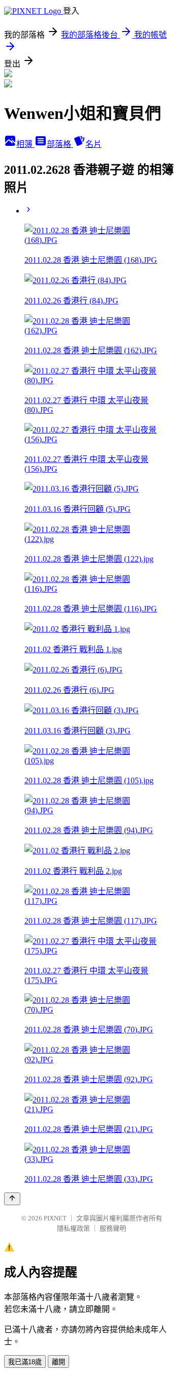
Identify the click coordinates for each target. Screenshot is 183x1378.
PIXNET (55, 1218)
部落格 (60, 144)
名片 (93, 144)
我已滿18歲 (25, 1362)
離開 (58, 1362)
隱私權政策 (73, 1228)
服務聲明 (113, 1228)
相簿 (25, 144)
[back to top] (12, 1198)
